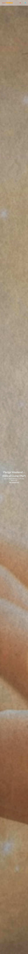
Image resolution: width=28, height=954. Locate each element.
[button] (25, 3)
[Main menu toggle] (20, 3)
